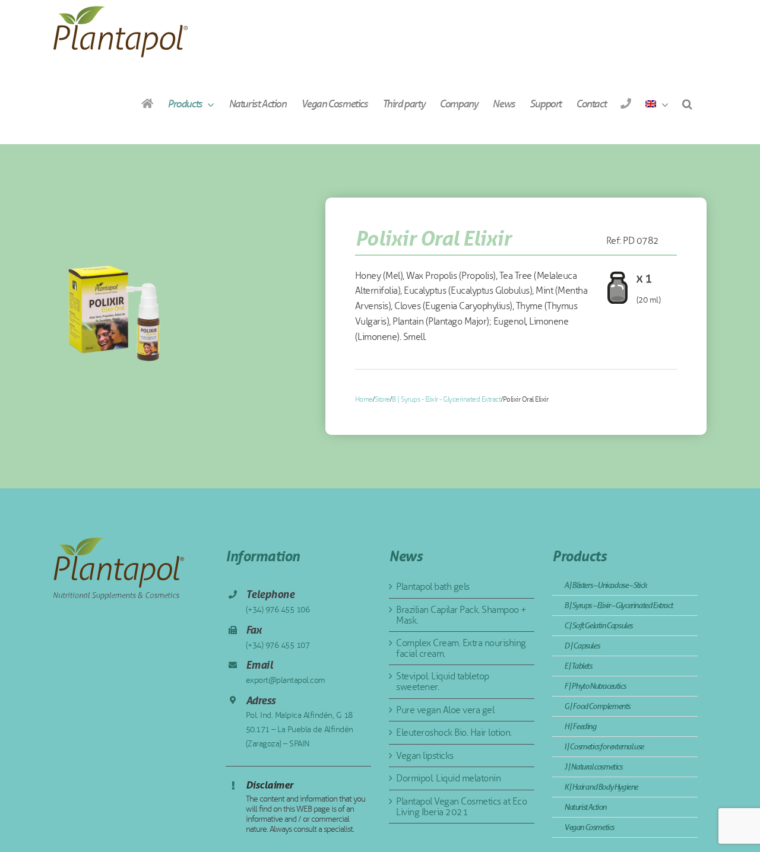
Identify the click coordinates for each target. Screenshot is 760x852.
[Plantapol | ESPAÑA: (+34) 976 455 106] (625, 103)
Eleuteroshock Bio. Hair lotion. (454, 732)
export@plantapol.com (285, 680)
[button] (687, 103)
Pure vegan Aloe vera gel (445, 710)
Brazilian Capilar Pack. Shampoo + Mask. (461, 615)
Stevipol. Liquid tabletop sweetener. (442, 681)
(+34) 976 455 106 (278, 610)
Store (382, 399)
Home (364, 399)
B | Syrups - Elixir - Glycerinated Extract (446, 399)
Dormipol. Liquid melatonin (448, 778)
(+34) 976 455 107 (278, 645)
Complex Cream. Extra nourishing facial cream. (461, 648)
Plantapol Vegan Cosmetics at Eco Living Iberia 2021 (461, 807)
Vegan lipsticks (425, 755)
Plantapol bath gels (433, 586)
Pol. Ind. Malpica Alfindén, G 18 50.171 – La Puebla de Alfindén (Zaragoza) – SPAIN (299, 729)
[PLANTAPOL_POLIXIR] (112, 308)
